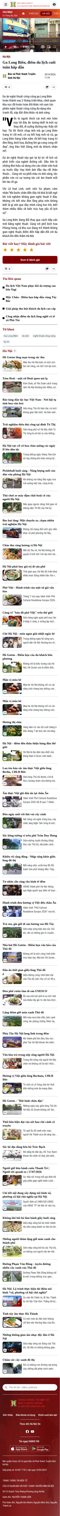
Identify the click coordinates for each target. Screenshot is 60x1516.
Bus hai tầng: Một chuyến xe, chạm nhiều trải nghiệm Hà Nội (28, 522)
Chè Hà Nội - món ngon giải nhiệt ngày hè (29, 633)
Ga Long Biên (11, 336)
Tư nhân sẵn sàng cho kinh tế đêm (24, 881)
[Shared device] (47, 87)
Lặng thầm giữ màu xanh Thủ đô (23, 1012)
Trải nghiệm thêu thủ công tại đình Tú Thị (29, 424)
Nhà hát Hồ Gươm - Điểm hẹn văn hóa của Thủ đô (29, 946)
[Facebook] (27, 1432)
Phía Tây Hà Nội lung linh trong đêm (26, 1033)
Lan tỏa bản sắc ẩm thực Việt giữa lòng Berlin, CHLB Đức (27, 770)
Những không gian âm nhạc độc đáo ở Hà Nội (28, 1336)
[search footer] (6, 1387)
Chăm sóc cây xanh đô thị (19, 1359)
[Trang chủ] (23, 13)
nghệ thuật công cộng (44, 336)
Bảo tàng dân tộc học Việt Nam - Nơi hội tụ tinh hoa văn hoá (29, 401)
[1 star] (5, 250)
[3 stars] (18, 250)
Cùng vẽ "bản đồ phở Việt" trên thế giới (28, 612)
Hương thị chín (12, 722)
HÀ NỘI (46, 13)
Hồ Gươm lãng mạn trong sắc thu (23, 357)
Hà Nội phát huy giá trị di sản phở (24, 566)
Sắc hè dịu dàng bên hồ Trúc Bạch (24, 1146)
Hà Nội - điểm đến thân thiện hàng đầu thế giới (29, 745)
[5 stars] (31, 250)
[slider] (30, 41)
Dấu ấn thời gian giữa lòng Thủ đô (24, 970)
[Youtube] (32, 1432)
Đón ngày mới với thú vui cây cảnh (24, 814)
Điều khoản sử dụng (25, 1415)
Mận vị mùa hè (12, 679)
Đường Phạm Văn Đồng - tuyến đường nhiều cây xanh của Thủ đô (27, 1265)
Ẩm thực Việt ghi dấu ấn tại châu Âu (25, 793)
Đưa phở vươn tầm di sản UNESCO (25, 991)
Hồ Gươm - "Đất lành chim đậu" (23, 1100)
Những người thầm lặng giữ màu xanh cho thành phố (29, 1240)
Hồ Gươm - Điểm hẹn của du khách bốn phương (27, 656)
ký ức (6, 341)
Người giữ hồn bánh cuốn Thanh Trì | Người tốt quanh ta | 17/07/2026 (26, 1169)
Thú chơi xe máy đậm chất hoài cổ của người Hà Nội (26, 497)
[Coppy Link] (53, 87)
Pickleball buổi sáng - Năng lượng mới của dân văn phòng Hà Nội (29, 472)
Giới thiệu (8, 1415)
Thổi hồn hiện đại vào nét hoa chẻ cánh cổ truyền (29, 1123)
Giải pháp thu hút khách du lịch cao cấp (31, 308)
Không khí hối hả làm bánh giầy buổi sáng (29, 1217)
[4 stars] (25, 250)
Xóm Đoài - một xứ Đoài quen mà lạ (25, 378)
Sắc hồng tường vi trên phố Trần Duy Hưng (30, 835)
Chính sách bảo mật (47, 1415)
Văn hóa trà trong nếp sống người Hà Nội (28, 1054)
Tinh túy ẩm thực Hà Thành (20, 1313)
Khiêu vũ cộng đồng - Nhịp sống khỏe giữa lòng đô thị (29, 858)
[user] (54, 4)
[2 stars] (11, 250)
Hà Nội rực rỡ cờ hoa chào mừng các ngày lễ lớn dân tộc (29, 447)
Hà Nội (6, 56)
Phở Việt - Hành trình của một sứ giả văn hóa (28, 589)
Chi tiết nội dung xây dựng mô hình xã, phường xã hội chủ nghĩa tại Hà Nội (27, 1194)
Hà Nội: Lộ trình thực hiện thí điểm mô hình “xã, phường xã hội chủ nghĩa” (27, 1290)
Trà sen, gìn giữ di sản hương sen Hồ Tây (28, 924)
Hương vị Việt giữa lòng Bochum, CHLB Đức (28, 1077)
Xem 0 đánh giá (30, 259)
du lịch (25, 336)
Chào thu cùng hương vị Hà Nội (22, 545)
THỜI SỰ (33, 13)
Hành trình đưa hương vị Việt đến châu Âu (29, 902)
